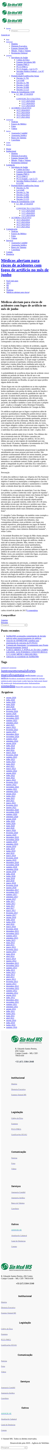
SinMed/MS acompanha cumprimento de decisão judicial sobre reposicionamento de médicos (26, 637)
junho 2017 (10, 904)
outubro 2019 (11, 842)
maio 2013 (10, 975)
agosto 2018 (11, 872)
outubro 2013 (11, 968)
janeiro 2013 (11, 984)
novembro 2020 (12, 812)
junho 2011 (10, 1014)
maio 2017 (10, 906)
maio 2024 (10, 748)
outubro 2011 (11, 1004)
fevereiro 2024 (12, 755)
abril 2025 (10, 725)
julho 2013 (10, 970)
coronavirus (12, 667)
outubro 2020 (11, 814)
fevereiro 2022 (12, 782)
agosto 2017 (11, 899)
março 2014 (11, 959)
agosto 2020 (11, 819)
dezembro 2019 (12, 837)
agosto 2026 (11, 698)
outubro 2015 (11, 936)
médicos (5, 678)
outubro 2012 (11, 991)
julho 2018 (10, 874)
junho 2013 (10, 972)
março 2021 (11, 803)
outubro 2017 (11, 894)
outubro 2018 (11, 867)
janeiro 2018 (11, 888)
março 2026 (11, 709)
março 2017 (11, 910)
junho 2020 (10, 823)
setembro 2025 (12, 723)
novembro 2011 (12, 1002)
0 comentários (32, 610)
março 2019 (11, 856)
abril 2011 (10, 1018)
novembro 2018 (12, 865)
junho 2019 (10, 851)
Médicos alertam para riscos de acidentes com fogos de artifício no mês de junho (25, 267)
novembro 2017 (12, 892)
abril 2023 (10, 766)
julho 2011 (10, 1011)
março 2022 (11, 780)
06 (8, 285)
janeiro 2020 (11, 835)
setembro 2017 (12, 897)
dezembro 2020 (12, 810)
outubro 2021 (11, 789)
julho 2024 (10, 746)
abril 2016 (10, 924)
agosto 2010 (11, 1020)
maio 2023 (10, 764)
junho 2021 (10, 796)
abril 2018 (10, 881)
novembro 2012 (12, 988)
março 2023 (11, 768)
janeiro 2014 (11, 961)
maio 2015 (10, 943)
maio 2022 (10, 778)
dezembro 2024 (12, 734)
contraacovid (5, 667)
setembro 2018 (12, 869)
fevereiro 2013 (12, 981)
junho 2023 (10, 762)
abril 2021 (10, 801)
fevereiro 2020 (12, 833)
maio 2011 (10, 1016)
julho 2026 (10, 700)
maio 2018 (10, 878)
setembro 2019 (12, 844)
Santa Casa (30, 681)
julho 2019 (10, 849)
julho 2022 (10, 775)
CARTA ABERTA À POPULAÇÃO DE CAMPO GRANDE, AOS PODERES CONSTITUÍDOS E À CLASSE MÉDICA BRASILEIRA (27, 652)
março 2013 (11, 979)
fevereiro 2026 (12, 711)
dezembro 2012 (12, 986)
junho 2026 (10, 702)
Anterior (4, 620)
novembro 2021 (12, 787)
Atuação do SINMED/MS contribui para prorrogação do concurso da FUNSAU (22, 642)
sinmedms (8, 686)
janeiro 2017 (11, 915)
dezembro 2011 (12, 1000)
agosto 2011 (11, 1009)
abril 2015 (10, 945)
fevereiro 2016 (12, 929)
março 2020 (11, 830)
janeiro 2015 (11, 952)
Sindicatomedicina (34, 683)
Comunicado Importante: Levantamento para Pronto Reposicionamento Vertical (27, 646)
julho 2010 (10, 1023)
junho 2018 (10, 876)
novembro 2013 (12, 965)
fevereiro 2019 (12, 858)
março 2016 (11, 926)
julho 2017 (10, 901)
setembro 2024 (12, 741)
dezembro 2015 (12, 931)
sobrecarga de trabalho (39, 686)
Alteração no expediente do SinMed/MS (22, 657)
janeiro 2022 (11, 785)
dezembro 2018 (12, 862)
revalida (24, 681)
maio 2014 (10, 954)
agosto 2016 (11, 917)
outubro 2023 (11, 757)
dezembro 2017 (12, 890)
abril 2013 (10, 977)
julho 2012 (10, 997)
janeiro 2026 (11, 714)
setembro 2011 (12, 1007)
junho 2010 (10, 1025)
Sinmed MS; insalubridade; (24, 686)
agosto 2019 (11, 846)
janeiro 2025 (11, 732)
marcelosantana (12, 675)
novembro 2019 (12, 839)
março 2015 (11, 947)
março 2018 (11, 883)
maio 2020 (10, 826)
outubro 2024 (11, 739)
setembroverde (8, 683)
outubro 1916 (11, 1027)
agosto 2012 (11, 995)
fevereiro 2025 (12, 730)
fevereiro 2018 (12, 885)
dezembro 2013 (12, 963)
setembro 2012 (12, 993)
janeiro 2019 (11, 860)
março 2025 (11, 727)
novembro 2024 (12, 736)
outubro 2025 (11, 720)
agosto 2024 (11, 743)
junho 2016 (10, 922)
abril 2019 (10, 853)
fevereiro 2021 (12, 805)
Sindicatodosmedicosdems (20, 683)
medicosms (39, 675)
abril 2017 (10, 908)
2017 (9, 283)
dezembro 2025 (12, 716)
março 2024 (11, 752)
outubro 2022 (11, 771)
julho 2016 (10, 920)
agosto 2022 (11, 773)
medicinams (30, 675)
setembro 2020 (12, 817)
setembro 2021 (12, 791)
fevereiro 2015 (12, 949)
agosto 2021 (11, 794)
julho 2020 (10, 821)
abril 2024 (10, 750)
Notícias (10, 290)
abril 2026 (10, 707)
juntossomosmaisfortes (18, 671)
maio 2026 (10, 704)
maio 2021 (10, 798)
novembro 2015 (12, 933)
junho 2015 (10, 940)
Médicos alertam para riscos (18, 292)
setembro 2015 (12, 938)
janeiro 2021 (11, 807)
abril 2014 (10, 956)
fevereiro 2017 (12, 913)
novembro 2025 (12, 718)
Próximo (4, 622)
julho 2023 (10, 759)
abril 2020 (10, 828)
